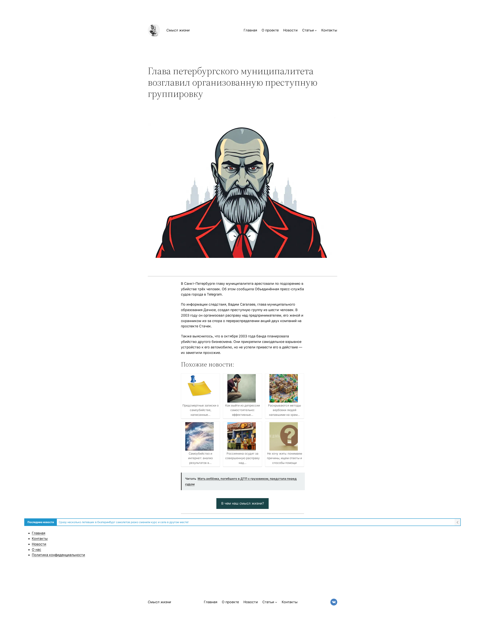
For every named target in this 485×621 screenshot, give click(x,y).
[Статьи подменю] (316, 30)
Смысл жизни (178, 30)
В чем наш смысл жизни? (242, 503)
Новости (39, 544)
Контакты (40, 539)
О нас (36, 550)
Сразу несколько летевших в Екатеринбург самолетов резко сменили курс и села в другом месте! (124, 522)
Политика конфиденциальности (58, 555)
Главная (38, 533)
